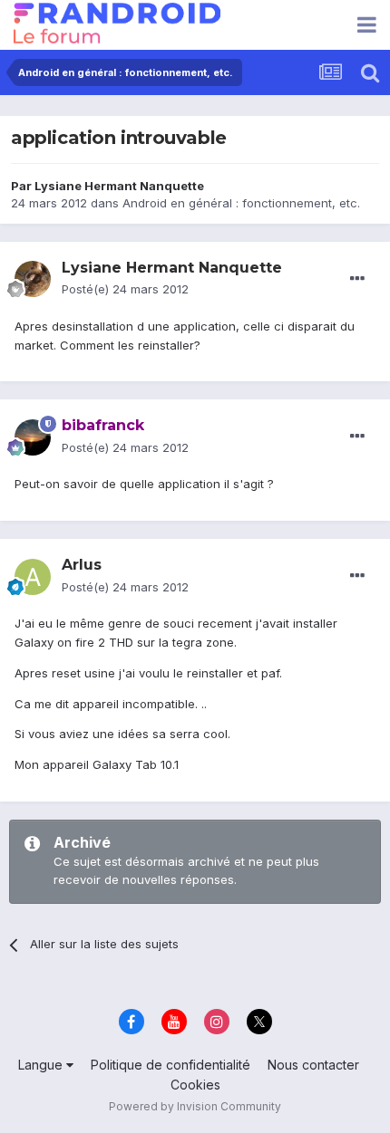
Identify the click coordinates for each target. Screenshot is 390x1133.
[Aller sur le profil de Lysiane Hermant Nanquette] (33, 279)
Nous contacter (313, 1064)
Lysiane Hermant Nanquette (119, 185)
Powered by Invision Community (195, 1106)
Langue (42, 1064)
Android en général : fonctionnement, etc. (241, 203)
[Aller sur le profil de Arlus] (33, 577)
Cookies (195, 1084)
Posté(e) (125, 289)
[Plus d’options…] (357, 279)
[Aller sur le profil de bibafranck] (33, 437)
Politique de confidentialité (170, 1064)
